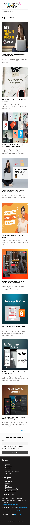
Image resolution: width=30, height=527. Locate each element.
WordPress (6, 446)
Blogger (14, 446)
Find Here (20, 511)
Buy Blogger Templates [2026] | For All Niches (14, 327)
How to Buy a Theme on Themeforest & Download (14, 100)
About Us (7, 464)
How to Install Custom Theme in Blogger (12, 236)
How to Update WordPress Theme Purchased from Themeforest (13, 191)
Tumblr (21, 446)
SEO (6, 485)
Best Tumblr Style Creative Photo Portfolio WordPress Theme (13, 145)
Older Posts (24, 430)
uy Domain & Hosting (12, 489)
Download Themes (10, 491)
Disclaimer (8, 468)
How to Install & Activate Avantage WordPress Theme (13, 54)
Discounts (8, 473)
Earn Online (16, 448)
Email (3, 440)
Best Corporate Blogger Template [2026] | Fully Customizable (13, 281)
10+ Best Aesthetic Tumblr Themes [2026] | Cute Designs (13, 418)
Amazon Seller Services (12, 471)
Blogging (7, 483)
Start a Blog (8, 481)
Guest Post (8, 470)
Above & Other (7, 450)
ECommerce (6, 448)
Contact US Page (22, 507)
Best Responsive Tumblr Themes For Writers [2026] (14, 372)
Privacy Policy (9, 466)
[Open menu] (24, 5)
